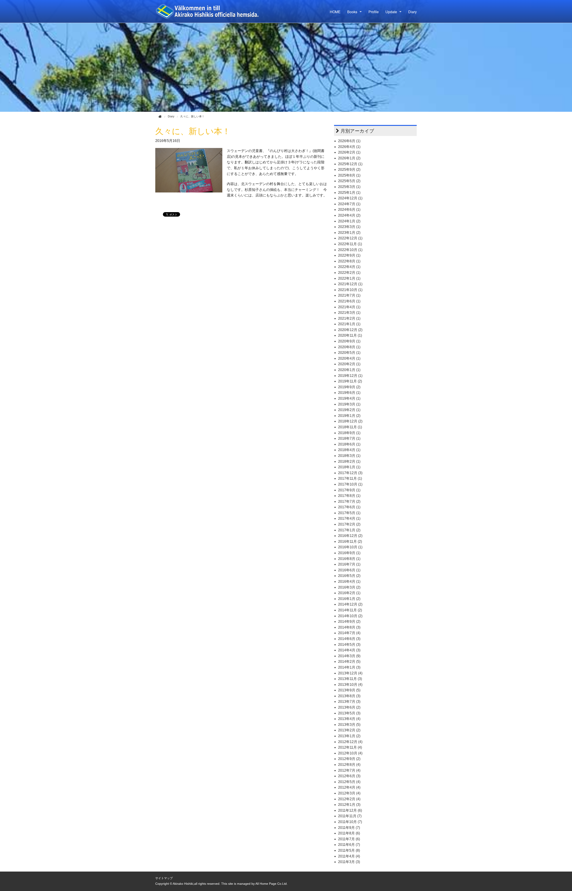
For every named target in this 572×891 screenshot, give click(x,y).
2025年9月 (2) (349, 169)
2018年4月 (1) (349, 450)
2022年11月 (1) (350, 244)
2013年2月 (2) (349, 730)
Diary (412, 11)
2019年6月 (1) (349, 393)
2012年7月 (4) (349, 770)
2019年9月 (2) (349, 387)
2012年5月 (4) (349, 782)
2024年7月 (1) (349, 204)
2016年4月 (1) (349, 581)
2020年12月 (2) (350, 330)
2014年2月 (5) (349, 661)
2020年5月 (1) (349, 353)
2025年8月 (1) (349, 175)
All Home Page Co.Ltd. (271, 883)
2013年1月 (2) (349, 736)
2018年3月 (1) (349, 456)
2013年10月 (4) (350, 684)
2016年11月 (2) (350, 541)
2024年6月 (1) (349, 209)
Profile (373, 11)
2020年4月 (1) (349, 358)
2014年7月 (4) (349, 633)
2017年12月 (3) (350, 473)
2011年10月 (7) (350, 822)
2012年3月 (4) (349, 793)
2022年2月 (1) (349, 272)
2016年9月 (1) (349, 553)
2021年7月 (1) (349, 295)
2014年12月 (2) (350, 604)
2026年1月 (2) (349, 158)
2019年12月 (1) (350, 376)
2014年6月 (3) (349, 639)
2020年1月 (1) (349, 370)
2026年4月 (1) (349, 147)
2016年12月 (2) (350, 536)
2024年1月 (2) (349, 221)
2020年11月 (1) (350, 335)
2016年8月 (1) (349, 559)
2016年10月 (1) (350, 547)
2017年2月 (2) (349, 524)
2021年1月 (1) (349, 324)
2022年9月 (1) (349, 255)
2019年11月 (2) (350, 381)
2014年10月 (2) (350, 616)
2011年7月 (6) (349, 839)
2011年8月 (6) (349, 833)
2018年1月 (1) (349, 467)
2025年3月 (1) (349, 187)
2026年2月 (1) (349, 152)
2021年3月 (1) (349, 313)
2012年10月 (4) (350, 753)
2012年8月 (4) (349, 764)
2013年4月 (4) (349, 719)
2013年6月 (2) (349, 707)
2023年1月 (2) (349, 232)
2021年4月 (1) (349, 307)
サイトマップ (164, 878)
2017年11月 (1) (350, 478)
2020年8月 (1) (349, 347)
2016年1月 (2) (349, 599)
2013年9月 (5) (349, 690)
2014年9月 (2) (349, 621)
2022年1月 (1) (349, 278)
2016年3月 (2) (349, 587)
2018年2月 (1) (349, 461)
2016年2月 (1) (349, 593)
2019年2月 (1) (349, 410)
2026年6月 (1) (349, 141)
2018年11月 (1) (350, 427)
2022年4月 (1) (349, 267)
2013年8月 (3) (349, 696)
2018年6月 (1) (349, 444)
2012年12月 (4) (350, 742)
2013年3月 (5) (349, 724)
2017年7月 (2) (349, 501)
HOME (335, 11)
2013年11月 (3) (350, 679)
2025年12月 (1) (350, 164)
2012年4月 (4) (349, 787)
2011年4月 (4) (349, 856)
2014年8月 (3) (349, 627)
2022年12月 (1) (350, 238)
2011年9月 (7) (349, 828)
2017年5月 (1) (349, 513)
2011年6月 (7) (349, 845)
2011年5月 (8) (349, 850)
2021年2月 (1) (349, 318)
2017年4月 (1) (349, 518)
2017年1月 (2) (349, 530)
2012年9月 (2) (349, 759)
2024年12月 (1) (350, 198)
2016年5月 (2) (349, 576)
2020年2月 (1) (349, 364)
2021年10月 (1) (350, 290)
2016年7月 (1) (349, 564)
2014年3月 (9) (349, 656)
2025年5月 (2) (349, 181)
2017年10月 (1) (350, 484)
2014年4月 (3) (349, 650)
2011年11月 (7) (350, 816)
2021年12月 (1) (350, 284)
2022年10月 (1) (350, 250)
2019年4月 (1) (349, 398)
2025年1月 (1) (349, 192)
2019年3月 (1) (349, 404)
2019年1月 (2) (349, 416)
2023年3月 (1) (349, 227)
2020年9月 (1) (349, 341)
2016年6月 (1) (349, 570)
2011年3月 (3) (349, 862)
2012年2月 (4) (349, 799)
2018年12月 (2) (350, 421)
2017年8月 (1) (349, 496)
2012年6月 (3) (349, 776)
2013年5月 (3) (349, 713)
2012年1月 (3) (349, 805)
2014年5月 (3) (349, 644)
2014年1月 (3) (349, 667)
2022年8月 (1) (349, 261)
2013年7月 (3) (349, 701)
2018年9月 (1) (349, 433)
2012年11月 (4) (350, 747)
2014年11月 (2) (350, 610)
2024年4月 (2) (349, 215)
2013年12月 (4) (350, 673)
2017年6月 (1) (349, 507)
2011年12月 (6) (350, 810)
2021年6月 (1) (349, 301)
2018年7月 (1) (349, 438)
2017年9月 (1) (349, 490)
